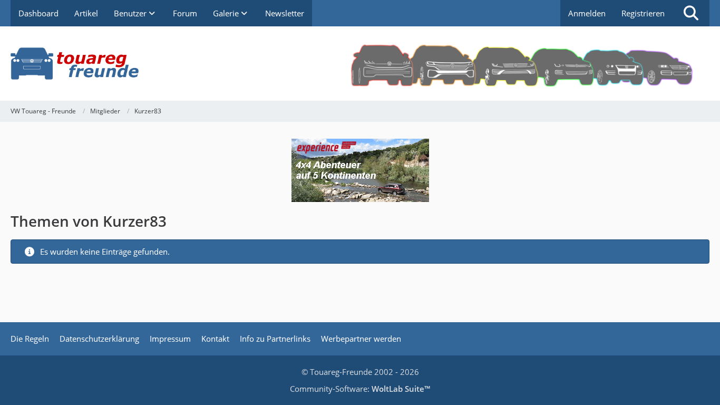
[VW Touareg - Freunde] (360, 63)
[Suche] (691, 13)
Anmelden (587, 13)
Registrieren (643, 13)
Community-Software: (360, 388)
